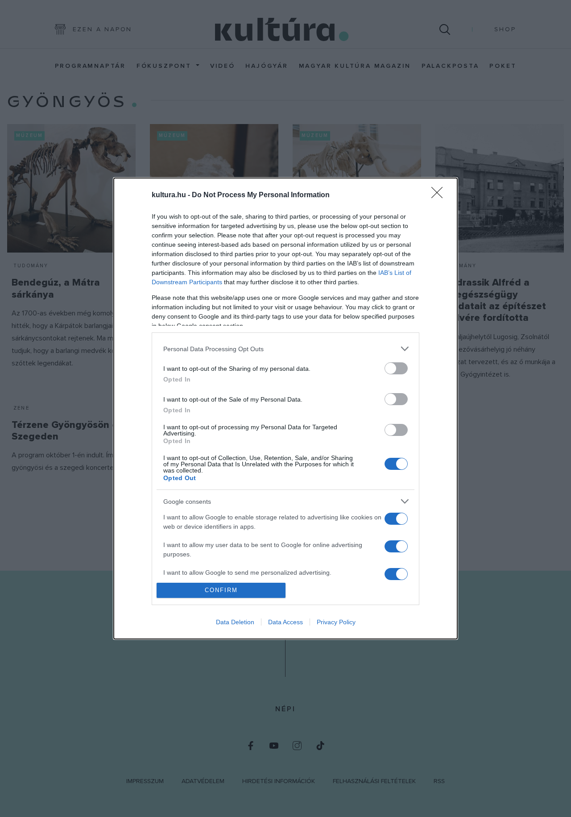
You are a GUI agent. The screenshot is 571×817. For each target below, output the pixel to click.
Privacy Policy (336, 622)
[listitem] (285, 348)
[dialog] (285, 408)
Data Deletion (235, 622)
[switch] (396, 368)
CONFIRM (221, 590)
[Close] (439, 195)
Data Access (285, 622)
